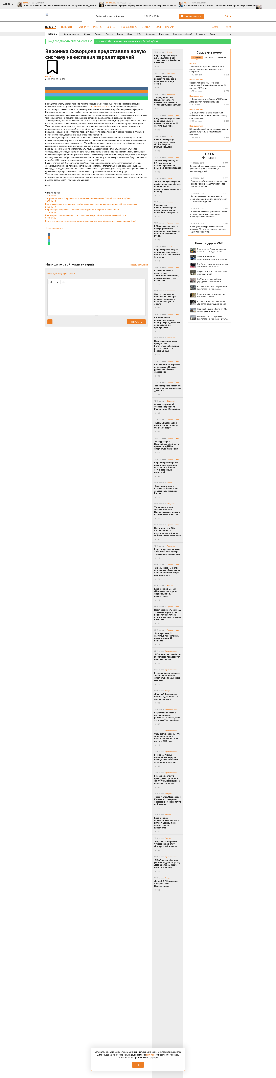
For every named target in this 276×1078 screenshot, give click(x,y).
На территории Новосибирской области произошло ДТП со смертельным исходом (166, 445)
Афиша (87, 34)
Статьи (146, 26)
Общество (171, 73)
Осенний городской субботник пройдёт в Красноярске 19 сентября (167, 406)
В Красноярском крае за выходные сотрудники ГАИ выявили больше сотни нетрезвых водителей (166, 467)
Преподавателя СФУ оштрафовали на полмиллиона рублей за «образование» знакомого (167, 531)
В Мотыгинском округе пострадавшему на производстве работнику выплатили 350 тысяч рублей (167, 231)
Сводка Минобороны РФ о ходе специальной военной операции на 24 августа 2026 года (167, 122)
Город (120, 34)
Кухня (212, 34)
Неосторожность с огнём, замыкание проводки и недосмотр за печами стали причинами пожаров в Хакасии (167, 615)
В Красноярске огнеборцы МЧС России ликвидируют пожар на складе (167, 656)
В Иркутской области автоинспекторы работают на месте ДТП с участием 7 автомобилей (167, 716)
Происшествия (128, 26)
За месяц (222, 57)
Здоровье (150, 34)
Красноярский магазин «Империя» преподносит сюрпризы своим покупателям (166, 592)
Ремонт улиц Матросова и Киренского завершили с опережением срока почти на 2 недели (167, 800)
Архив (215, 27)
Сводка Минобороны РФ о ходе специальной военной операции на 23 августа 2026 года (167, 737)
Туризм (168, 838)
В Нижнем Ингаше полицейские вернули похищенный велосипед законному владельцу (166, 758)
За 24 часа (196, 57)
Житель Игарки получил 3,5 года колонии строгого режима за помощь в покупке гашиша (167, 164)
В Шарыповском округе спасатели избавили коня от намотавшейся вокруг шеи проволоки (167, 571)
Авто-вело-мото (71, 34)
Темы (157, 26)
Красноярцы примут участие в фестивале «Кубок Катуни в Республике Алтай (164, 143)
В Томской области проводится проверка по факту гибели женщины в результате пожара (167, 779)
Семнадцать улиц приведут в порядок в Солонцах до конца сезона (165, 80)
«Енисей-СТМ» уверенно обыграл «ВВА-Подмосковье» (166, 883)
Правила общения (139, 265)
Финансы (52, 34)
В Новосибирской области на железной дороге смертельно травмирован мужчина (167, 676)
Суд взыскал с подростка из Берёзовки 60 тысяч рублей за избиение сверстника (167, 368)
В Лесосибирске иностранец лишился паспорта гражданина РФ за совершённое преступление (167, 322)
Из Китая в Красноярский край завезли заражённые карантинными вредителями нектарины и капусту (167, 187)
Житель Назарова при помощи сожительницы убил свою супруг (166, 425)
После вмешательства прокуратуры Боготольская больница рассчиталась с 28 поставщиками (166, 346)
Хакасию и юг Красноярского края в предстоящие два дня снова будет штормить (166, 209)
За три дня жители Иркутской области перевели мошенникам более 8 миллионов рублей (167, 101)
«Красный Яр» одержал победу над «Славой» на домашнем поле (166, 696)
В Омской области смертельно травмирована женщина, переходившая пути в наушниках (166, 275)
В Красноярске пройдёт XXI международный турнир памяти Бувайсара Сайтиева (167, 59)
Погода (170, 202)
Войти (72, 274)
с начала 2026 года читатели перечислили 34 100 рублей (102, 41)
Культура (200, 34)
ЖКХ (139, 34)
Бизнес (111, 26)
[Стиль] (64, 282)
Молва (82, 26)
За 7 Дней (209, 57)
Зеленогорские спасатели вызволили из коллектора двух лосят (167, 388)
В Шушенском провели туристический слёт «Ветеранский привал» (165, 843)
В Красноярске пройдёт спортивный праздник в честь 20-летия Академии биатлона (167, 253)
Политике (151, 1055)
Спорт (169, 52)
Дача (129, 34)
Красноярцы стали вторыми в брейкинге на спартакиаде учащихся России (166, 489)
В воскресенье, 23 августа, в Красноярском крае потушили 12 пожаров (166, 637)
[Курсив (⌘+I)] (58, 282)
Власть (109, 34)
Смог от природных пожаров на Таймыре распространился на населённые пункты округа (165, 299)
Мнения (97, 26)
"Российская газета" (100, 106)
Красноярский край (182, 34)
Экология (171, 291)
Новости (66, 26)
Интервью (164, 34)
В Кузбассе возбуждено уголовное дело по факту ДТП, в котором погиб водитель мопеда (167, 864)
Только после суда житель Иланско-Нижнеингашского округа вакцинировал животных (167, 510)
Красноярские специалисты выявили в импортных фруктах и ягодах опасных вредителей (166, 823)
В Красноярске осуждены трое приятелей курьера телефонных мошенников (167, 551)
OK (138, 1065)
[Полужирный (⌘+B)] (51, 282)
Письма (169, 26)
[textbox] (96, 299)
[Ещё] (229, 34)
